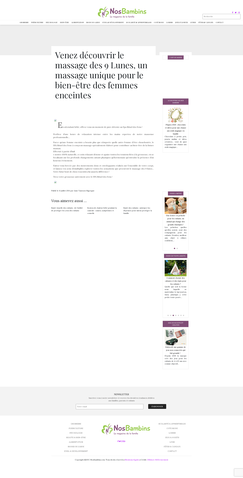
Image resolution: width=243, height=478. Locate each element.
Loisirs (169, 22)
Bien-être (64, 22)
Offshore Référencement (157, 460)
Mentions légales (132, 460)
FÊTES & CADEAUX (172, 446)
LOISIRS (172, 433)
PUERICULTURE (76, 428)
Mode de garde (93, 22)
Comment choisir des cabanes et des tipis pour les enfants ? (175, 281)
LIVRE (172, 442)
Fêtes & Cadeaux (205, 22)
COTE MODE (172, 428)
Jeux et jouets (181, 22)
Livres (193, 22)
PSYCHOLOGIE (76, 433)
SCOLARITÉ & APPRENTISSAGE (172, 424)
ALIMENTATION (76, 442)
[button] (174, 248)
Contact (219, 22)
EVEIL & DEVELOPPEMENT (76, 451)
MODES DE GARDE (76, 446)
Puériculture (37, 22)
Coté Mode (159, 22)
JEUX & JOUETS (172, 437)
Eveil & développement (113, 22)
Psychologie (51, 22)
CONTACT (172, 451)
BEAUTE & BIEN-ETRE (76, 437)
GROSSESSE (76, 424)
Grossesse (24, 22)
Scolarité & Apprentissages (138, 22)
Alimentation (77, 22)
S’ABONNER (157, 406)
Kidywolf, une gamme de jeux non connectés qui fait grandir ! (175, 350)
